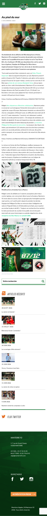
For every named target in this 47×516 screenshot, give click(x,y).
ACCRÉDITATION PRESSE (21, 494)
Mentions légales (17, 507)
